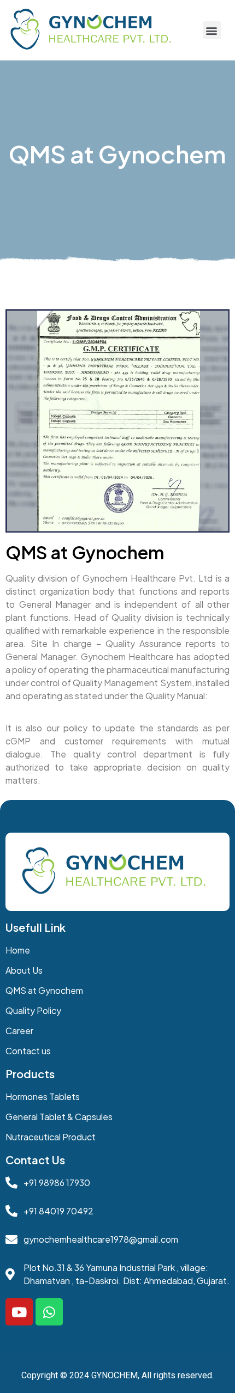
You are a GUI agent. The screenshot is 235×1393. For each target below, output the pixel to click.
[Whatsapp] (49, 1311)
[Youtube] (19, 1311)
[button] (212, 30)
